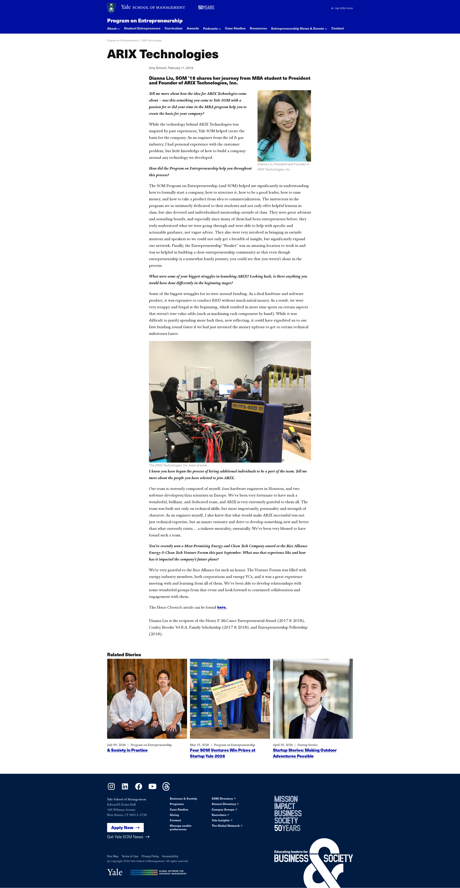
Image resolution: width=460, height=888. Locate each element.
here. (222, 607)
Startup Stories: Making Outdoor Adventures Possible (305, 753)
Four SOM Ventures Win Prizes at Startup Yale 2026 (222, 753)
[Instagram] (111, 789)
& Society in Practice (127, 750)
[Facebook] (138, 789)
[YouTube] (152, 789)
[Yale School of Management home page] (146, 8)
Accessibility (170, 856)
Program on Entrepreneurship (144, 20)
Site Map (112, 856)
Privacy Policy (150, 856)
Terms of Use (130, 856)
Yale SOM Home (344, 8)
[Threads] (166, 789)
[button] (113, 27)
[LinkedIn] (125, 789)
